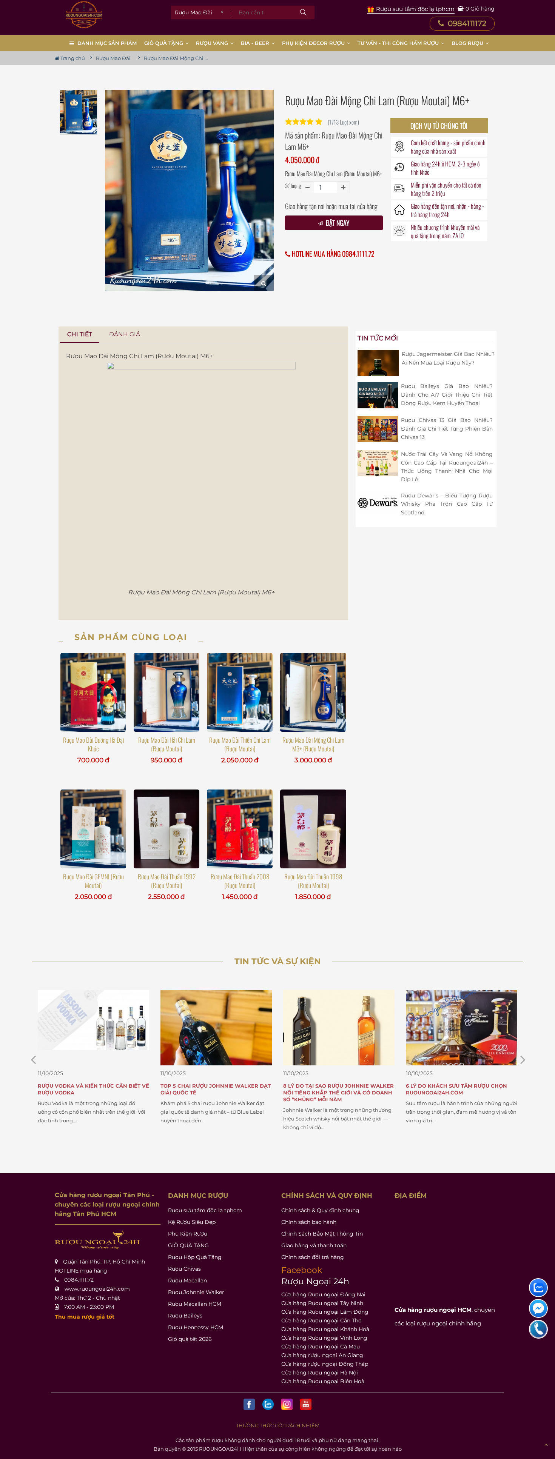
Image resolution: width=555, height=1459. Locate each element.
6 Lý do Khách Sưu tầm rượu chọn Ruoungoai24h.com (333, 1089)
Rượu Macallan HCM (194, 1303)
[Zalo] (268, 1404)
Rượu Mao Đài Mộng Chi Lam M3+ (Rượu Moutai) (313, 744)
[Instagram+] (287, 1404)
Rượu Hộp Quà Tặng (195, 1257)
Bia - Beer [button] (256, 43)
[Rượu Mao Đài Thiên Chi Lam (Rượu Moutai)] (240, 692)
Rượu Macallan (187, 1280)
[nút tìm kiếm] (303, 12)
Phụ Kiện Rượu (187, 1233)
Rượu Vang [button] (213, 43)
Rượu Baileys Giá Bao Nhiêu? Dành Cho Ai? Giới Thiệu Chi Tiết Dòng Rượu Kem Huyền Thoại (447, 394)
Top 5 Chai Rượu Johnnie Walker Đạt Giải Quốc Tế (93, 1089)
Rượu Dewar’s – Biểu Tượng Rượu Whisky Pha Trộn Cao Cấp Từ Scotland (447, 504)
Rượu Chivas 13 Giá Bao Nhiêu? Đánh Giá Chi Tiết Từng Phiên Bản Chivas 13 (447, 428)
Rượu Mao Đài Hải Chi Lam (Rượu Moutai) (166, 744)
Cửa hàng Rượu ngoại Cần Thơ (321, 1320)
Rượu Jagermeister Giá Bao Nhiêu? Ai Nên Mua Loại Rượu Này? (448, 358)
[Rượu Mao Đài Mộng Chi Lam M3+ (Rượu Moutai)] (313, 692)
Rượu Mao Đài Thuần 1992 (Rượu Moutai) (167, 881)
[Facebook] (249, 1404)
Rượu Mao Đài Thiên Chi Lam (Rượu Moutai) (240, 744)
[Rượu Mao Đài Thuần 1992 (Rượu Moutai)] (166, 829)
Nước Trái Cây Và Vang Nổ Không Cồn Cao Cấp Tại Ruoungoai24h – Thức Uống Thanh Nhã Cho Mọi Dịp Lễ (447, 467)
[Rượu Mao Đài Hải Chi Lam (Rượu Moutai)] (166, 692)
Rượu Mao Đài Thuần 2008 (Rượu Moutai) (240, 881)
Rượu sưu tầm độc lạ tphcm (205, 1210)
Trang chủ (72, 58)
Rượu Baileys (185, 1315)
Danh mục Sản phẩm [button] (107, 43)
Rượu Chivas (184, 1268)
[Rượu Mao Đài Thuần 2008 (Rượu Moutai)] (240, 829)
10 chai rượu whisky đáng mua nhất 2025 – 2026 (459, 1089)
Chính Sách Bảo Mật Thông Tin (322, 1233)
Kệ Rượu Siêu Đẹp (192, 1222)
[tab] (80, 334)
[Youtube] (305, 1404)
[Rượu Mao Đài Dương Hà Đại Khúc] (93, 692)
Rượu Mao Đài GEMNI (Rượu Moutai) (93, 881)
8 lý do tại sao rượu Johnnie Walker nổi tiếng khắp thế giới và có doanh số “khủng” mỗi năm (215, 1092)
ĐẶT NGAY (336, 223)
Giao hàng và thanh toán (314, 1245)
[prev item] (523, 1059)
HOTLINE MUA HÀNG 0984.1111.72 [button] (332, 253)
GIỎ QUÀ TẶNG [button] (164, 43)
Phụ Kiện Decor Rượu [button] (314, 43)
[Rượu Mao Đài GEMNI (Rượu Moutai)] (93, 829)
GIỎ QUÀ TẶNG (188, 1245)
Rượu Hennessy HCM (195, 1327)
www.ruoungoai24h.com (97, 1288)
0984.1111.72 (79, 1279)
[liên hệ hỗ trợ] (538, 1287)
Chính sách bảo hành (308, 1222)
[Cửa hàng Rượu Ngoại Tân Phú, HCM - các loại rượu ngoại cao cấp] (84, 15)
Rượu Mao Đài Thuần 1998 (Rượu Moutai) (313, 881)
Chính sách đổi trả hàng (312, 1257)
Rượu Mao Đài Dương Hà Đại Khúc (93, 744)
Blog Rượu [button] (468, 43)
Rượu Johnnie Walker (196, 1292)
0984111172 (466, 23)
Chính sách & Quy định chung (320, 1210)
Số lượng (293, 185)
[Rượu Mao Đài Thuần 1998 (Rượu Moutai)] (313, 829)
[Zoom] (264, 283)
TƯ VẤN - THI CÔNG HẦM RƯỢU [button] (399, 43)
